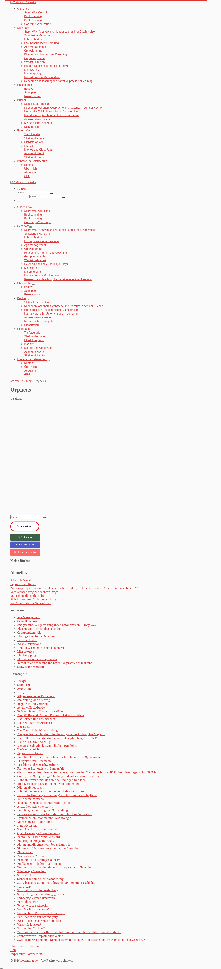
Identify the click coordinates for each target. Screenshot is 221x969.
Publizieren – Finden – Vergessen (39, 864)
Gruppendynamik (29, 632)
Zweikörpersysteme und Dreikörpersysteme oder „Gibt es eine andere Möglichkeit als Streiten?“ (74, 588)
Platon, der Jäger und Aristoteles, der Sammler (48, 848)
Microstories (25, 651)
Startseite (16, 381)
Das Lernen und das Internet (36, 719)
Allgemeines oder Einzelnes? (36, 696)
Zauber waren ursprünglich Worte (40, 936)
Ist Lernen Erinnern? (31, 799)
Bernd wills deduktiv (31, 707)
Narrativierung (27, 825)
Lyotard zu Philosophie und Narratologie (44, 818)
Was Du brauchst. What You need (39, 921)
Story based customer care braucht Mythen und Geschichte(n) (58, 883)
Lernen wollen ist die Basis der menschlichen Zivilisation (54, 814)
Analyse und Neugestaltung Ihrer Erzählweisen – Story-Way (56, 625)
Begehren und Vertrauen (33, 704)
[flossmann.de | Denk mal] (23, 2)
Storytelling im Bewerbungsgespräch (41, 894)
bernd (19, 508)
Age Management (28, 617)
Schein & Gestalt (21, 580)
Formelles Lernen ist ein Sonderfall (40, 768)
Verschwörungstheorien (33, 905)
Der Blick (23, 727)
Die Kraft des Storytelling (34, 742)
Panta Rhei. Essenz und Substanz (38, 837)
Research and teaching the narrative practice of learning (54, 663)
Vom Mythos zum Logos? (33, 909)
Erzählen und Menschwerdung (37, 765)
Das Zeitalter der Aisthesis (34, 723)
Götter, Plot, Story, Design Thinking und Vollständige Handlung (58, 776)
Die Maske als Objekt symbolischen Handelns (47, 746)
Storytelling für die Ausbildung (37, 890)
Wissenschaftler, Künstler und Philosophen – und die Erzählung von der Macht (69, 932)
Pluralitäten (25, 852)
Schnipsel (23, 685)
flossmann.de (29, 960)
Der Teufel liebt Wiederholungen (39, 730)
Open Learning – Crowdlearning (38, 833)
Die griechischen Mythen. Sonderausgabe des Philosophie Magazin (67, 413)
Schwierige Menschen (31, 667)
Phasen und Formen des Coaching (39, 629)
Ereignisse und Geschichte (34, 761)
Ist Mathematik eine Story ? (35, 806)
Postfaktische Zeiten (30, 856)
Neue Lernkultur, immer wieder (38, 829)
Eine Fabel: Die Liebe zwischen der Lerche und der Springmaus (59, 757)
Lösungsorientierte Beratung (36, 636)
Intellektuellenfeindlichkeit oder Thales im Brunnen (51, 791)
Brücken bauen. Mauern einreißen (40, 711)
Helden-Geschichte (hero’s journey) (40, 648)
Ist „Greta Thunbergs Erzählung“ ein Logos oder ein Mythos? (57, 795)
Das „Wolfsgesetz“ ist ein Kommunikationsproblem (50, 715)
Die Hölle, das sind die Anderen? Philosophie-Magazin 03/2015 (58, 738)
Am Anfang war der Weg (33, 700)
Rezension (24, 688)
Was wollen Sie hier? (31, 928)
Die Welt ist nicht (28, 749)
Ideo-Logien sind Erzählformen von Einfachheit (48, 784)
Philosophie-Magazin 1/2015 (35, 841)
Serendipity (25, 875)
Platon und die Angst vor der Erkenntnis (43, 845)
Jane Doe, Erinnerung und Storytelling (42, 810)
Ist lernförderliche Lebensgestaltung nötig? (46, 803)
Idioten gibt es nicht (30, 787)
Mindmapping (26, 655)
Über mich (17, 946)
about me (33, 946)
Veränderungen (27, 902)
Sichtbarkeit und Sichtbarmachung (33, 599)
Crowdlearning (27, 621)
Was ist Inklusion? (29, 644)
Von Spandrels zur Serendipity (30, 603)
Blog (29, 381)
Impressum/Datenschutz (26, 954)
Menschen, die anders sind (27, 596)
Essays (21, 681)
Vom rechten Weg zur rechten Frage (34, 592)
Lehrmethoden (27, 640)
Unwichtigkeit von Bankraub (36, 898)
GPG (13, 950)
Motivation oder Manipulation (37, 659)
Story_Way (24, 886)
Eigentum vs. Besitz (23, 584)
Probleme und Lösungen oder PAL (39, 860)
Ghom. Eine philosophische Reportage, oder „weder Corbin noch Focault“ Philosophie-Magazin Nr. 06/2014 (87, 772)
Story (20, 692)
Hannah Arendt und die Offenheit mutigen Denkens (51, 780)
